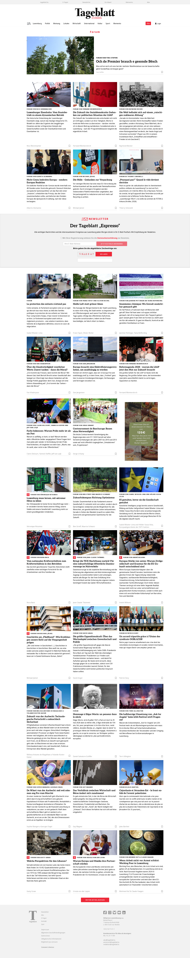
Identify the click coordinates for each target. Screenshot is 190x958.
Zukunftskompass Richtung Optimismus (94, 497)
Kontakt (44, 921)
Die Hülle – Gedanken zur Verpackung (92, 180)
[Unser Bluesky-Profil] (114, 914)
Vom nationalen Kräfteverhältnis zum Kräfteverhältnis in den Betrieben (46, 562)
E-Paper (65, 2)
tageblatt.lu (44, 2)
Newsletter (86, 2)
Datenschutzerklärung (107, 238)
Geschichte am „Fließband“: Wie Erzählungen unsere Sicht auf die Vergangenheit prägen (49, 640)
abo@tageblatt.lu (109, 940)
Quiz (42, 924)
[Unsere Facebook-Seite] (105, 914)
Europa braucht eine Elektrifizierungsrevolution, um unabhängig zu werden (95, 368)
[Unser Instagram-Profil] (109, 914)
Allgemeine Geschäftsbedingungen (53, 933)
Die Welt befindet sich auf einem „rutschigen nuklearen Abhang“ (141, 114)
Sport (108, 23)
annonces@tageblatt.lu (111, 942)
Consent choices (47, 947)
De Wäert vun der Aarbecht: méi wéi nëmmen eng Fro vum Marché (48, 792)
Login (159, 23)
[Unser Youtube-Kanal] (119, 914)
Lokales (66, 23)
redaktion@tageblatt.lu (111, 944)
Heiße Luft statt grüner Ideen (88, 304)
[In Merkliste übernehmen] (162, 72)
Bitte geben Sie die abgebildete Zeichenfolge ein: (95, 248)
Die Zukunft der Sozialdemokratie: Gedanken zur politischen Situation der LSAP (94, 114)
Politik (47, 23)
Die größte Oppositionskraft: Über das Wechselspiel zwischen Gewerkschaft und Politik (95, 639)
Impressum (45, 929)
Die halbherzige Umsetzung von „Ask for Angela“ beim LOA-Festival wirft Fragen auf (140, 717)
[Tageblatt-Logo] (33, 919)
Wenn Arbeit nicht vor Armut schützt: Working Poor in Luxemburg (139, 862)
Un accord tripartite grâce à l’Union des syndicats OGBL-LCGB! (139, 638)
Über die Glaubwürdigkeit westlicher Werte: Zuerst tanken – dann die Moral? (47, 368)
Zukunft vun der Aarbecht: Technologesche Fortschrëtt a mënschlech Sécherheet (46, 719)
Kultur (100, 23)
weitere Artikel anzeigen (95, 900)
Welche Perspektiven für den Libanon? (47, 861)
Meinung (56, 23)
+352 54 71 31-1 (109, 929)
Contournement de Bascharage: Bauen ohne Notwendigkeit (92, 430)
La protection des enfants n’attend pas (46, 304)
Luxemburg (37, 23)
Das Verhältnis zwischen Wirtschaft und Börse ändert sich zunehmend (94, 792)
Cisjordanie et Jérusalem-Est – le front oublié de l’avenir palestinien (140, 792)
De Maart (108, 2)
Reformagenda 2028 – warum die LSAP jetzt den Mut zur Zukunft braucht (139, 368)
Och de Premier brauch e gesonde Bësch (126, 62)
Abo (148, 2)
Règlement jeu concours (49, 942)
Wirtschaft (77, 23)
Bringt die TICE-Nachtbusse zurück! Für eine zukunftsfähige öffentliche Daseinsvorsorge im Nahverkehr (94, 564)
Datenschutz (45, 936)
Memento (129, 2)
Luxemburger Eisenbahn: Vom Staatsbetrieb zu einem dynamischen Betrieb (47, 114)
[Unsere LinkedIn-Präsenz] (124, 914)
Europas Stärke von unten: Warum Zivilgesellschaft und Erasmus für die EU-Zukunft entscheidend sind (141, 564)
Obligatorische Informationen (51, 939)
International (89, 23)
